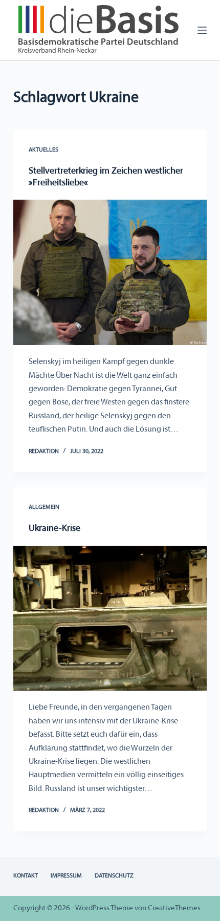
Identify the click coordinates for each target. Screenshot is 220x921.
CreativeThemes (174, 908)
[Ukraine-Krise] (110, 618)
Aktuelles (43, 150)
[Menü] (202, 30)
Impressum (66, 876)
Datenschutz (114, 876)
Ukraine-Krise (54, 528)
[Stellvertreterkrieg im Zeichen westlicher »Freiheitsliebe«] (110, 272)
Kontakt (25, 876)
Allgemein (44, 507)
